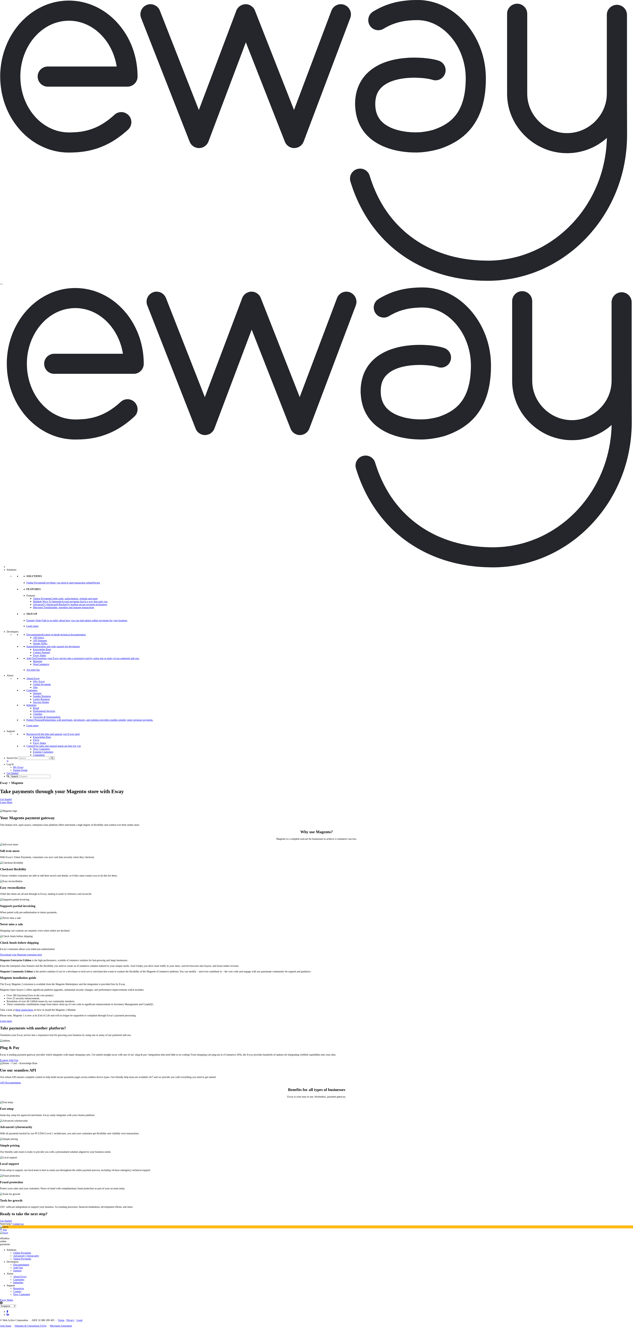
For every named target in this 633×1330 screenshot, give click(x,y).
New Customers (41, 749)
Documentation (21, 1264)
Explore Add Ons (9, 1060)
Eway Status (39, 655)
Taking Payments (22, 1258)
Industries (31, 705)
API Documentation (10, 1082)
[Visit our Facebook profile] (7, 1311)
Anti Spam (5, 1325)
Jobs (35, 687)
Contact (17, 1291)
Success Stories (41, 702)
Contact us (18, 1223)
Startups (37, 693)
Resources (18, 1288)
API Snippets (40, 640)
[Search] (52, 758)
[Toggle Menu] (1, 284)
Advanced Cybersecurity (26, 1255)
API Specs (38, 637)
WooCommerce (41, 664)
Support (17, 1270)
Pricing (96, 582)
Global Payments (42, 684)
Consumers (39, 754)
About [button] (10, 675)
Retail (36, 708)
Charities (37, 714)
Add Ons (18, 1267)
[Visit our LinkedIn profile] (8, 1314)
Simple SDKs (40, 643)
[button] (10, 764)
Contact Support (41, 652)
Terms (61, 1320)
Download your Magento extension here (21, 954)
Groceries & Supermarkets (46, 717)
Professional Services (44, 711)
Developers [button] (12, 631)
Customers (31, 690)
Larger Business (41, 699)
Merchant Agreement (61, 1325)
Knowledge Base (42, 649)
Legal (79, 1320)
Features (30, 595)
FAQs (36, 740)
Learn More (6, 802)
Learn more (32, 626)
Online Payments (22, 1252)
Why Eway (39, 681)
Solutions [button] (11, 569)
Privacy (70, 1320)
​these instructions (24, 1009)
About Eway (33, 678)
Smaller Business (42, 696)
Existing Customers (43, 751)
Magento (37, 661)
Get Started (6, 799)
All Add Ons (33, 669)
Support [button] (11, 731)
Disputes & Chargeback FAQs (30, 1325)
